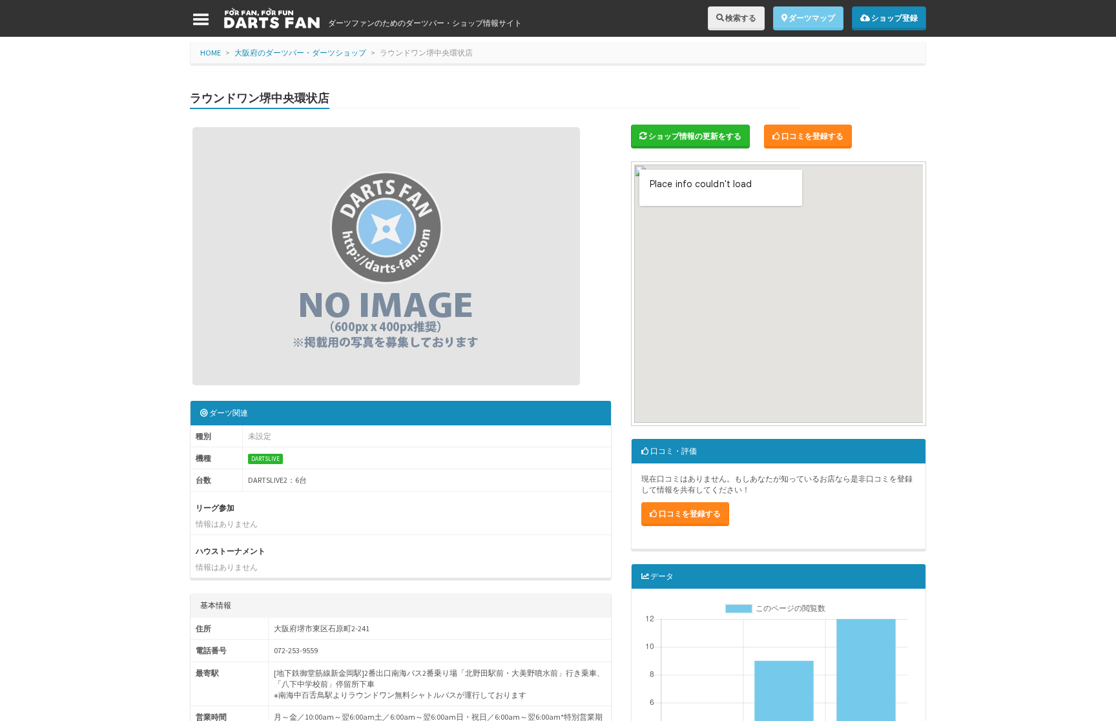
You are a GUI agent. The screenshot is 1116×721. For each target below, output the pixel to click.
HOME (210, 52)
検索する (740, 18)
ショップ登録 (894, 18)
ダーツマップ (811, 18)
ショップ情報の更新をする (694, 136)
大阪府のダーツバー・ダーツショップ (300, 52)
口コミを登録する (811, 136)
